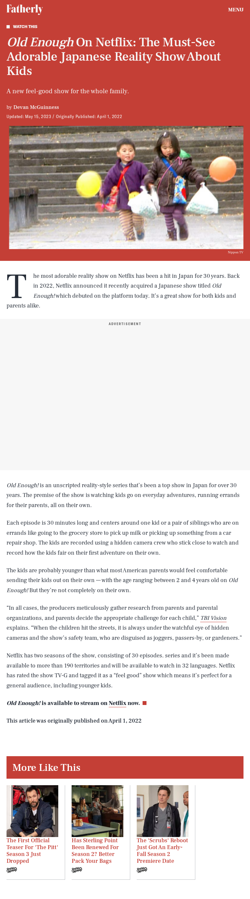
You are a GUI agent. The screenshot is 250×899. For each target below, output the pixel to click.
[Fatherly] (25, 10)
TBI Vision (213, 618)
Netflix (117, 703)
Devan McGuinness (36, 107)
